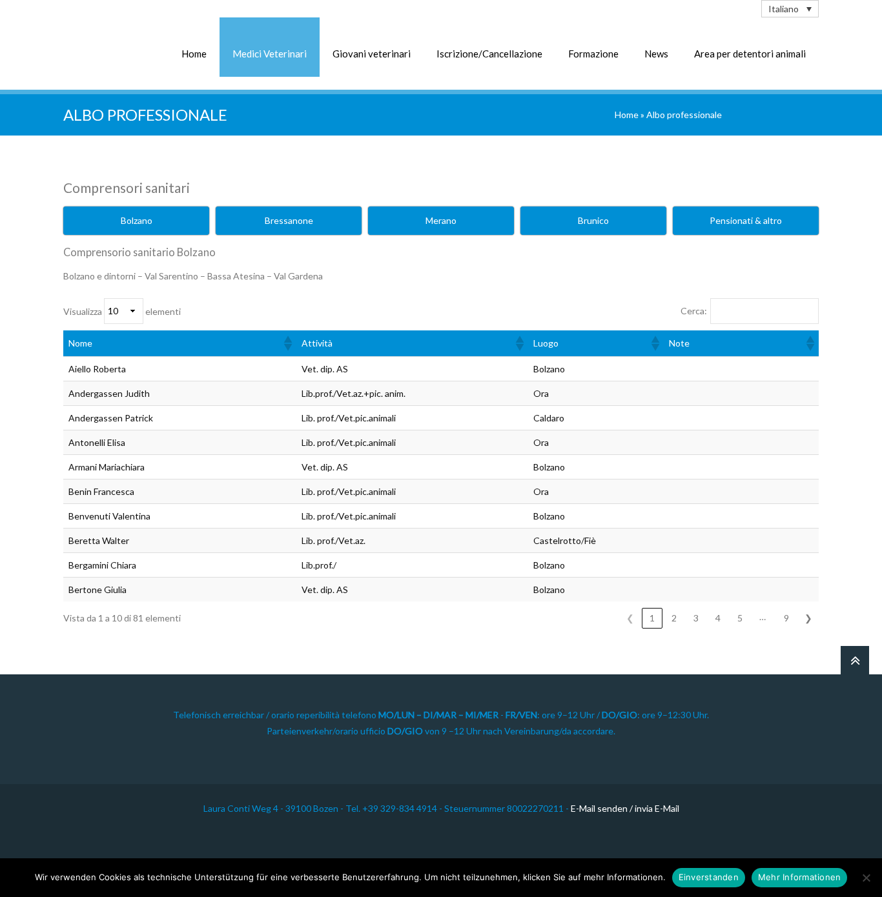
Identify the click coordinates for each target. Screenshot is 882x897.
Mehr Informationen (799, 877)
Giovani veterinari (372, 53)
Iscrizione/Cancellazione (489, 53)
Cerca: (694, 310)
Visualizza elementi (122, 310)
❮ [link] (630, 617)
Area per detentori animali (750, 53)
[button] (287, 343)
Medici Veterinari (269, 53)
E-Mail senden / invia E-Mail (625, 808)
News (656, 53)
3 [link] (696, 617)
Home (194, 53)
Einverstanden (709, 877)
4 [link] (718, 617)
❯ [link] (808, 617)
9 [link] (786, 617)
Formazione (593, 53)
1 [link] (652, 617)
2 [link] (674, 617)
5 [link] (740, 617)
